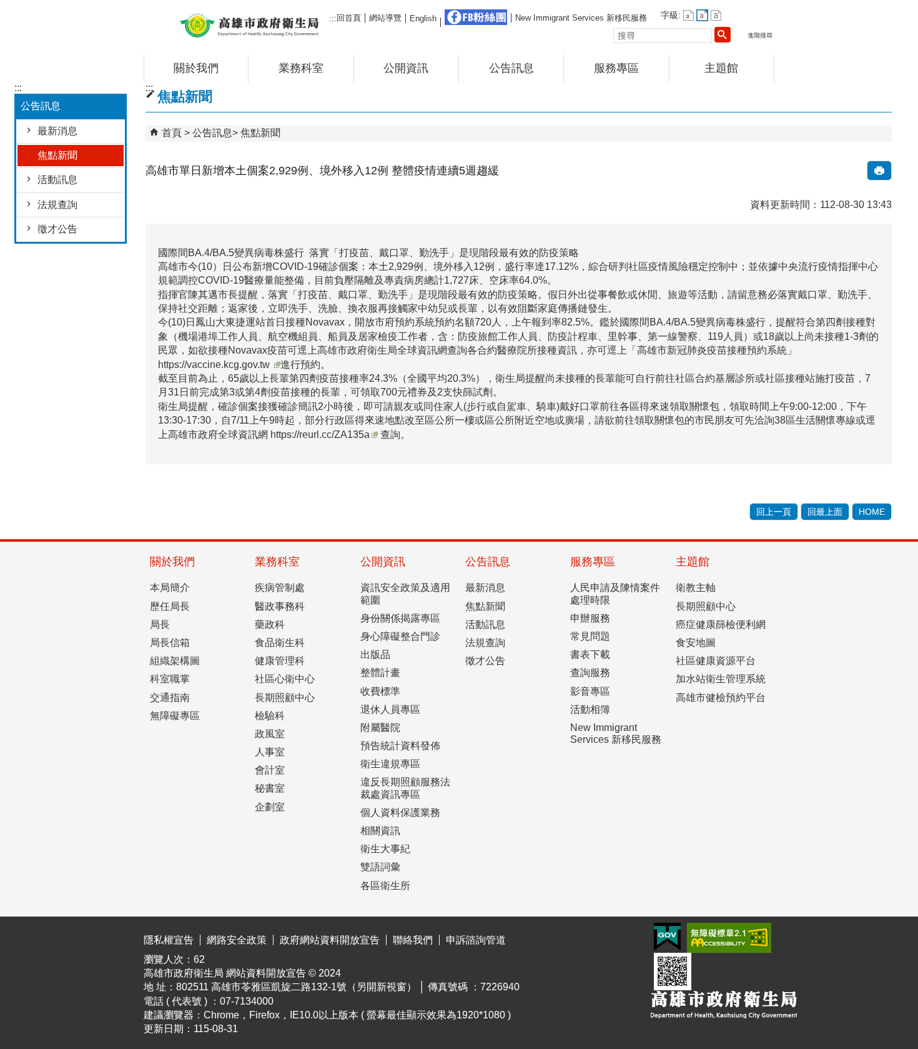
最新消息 (57, 131)
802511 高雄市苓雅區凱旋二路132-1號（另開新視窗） (296, 987)
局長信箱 (170, 642)
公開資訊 (405, 68)
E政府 (667, 937)
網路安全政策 (237, 940)
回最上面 (824, 512)
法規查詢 (57, 204)
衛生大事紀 (385, 848)
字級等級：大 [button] (716, 15)
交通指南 (170, 697)
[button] (722, 34)
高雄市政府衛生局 (249, 24)
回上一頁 (773, 512)
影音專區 (590, 691)
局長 (160, 624)
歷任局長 (170, 606)
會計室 (270, 770)
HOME (872, 512)
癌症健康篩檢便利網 (721, 624)
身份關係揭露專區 (400, 618)
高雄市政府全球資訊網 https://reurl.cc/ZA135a (269, 434)
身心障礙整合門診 (400, 636)
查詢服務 (590, 672)
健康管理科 (280, 660)
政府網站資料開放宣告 (330, 940)
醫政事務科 (280, 606)
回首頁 (349, 17)
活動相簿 (590, 709)
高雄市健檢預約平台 (721, 697)
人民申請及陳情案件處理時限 (615, 593)
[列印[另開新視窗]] (879, 171)
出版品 (375, 654)
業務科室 (301, 68)
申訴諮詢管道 (476, 940)
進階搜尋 (760, 35)
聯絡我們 (413, 940)
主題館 (721, 68)
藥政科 (270, 624)
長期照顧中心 (285, 697)
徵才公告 (57, 229)
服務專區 (616, 68)
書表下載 (590, 654)
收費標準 (380, 691)
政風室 (270, 733)
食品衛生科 (280, 642)
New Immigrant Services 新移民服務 (581, 17)
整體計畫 (380, 672)
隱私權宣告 (169, 940)
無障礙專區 (175, 715)
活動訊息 (57, 179)
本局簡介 (170, 587)
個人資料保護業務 (400, 812)
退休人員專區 (390, 709)
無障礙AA (729, 938)
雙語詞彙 (380, 867)
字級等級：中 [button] (702, 15)
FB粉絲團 (476, 17)
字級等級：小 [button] (688, 15)
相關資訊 (380, 830)
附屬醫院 (380, 727)
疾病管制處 (280, 587)
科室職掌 (170, 679)
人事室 (270, 752)
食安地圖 (696, 642)
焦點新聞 (57, 155)
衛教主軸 (696, 587)
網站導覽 (385, 17)
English (423, 18)
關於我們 (196, 68)
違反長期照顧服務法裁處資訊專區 (405, 788)
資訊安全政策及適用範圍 (405, 593)
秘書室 (270, 788)
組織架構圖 (175, 660)
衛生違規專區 (390, 763)
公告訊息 (511, 68)
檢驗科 (270, 715)
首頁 (172, 132)
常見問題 (590, 636)
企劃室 (270, 807)
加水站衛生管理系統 (721, 679)
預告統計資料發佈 (400, 745)
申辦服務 (590, 618)
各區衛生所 (385, 885)
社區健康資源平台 (716, 660)
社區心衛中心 (285, 679)
